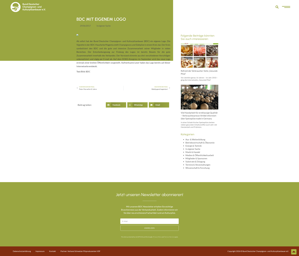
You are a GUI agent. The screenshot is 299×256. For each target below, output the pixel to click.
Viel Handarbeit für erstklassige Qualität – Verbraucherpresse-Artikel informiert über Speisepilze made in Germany (199, 115)
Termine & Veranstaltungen (197, 164)
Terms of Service (169, 237)
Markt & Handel (192, 152)
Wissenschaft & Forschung (197, 168)
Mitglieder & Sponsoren (196, 158)
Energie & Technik (193, 145)
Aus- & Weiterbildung (195, 139)
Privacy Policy (157, 237)
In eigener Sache (104, 26)
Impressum (40, 251)
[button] (277, 7)
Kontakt (52, 251)
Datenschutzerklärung (22, 251)
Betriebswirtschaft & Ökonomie (199, 142)
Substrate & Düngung (195, 161)
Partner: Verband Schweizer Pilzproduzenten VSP (80, 251)
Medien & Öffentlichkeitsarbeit (199, 155)
